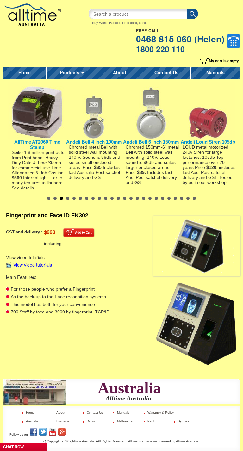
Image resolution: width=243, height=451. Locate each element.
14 (131, 198)
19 (162, 198)
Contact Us (166, 72)
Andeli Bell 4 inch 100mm (94, 142)
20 (169, 198)
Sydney (183, 421)
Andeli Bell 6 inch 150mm (151, 142)
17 (150, 198)
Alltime (133, 441)
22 (181, 198)
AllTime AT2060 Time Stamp (37, 144)
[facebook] (33, 432)
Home (24, 72)
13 (124, 198)
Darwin (92, 421)
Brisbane (62, 421)
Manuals (215, 72)
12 (118, 198)
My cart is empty (224, 61)
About (119, 72)
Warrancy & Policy (160, 412)
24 (194, 198)
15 (137, 198)
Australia (32, 421)
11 (112, 198)
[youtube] (52, 432)
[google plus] (62, 432)
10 (105, 198)
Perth (151, 421)
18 (156, 198)
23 (188, 198)
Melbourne (125, 421)
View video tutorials (32, 265)
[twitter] (43, 432)
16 (143, 198)
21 (175, 198)
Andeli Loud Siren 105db (208, 142)
